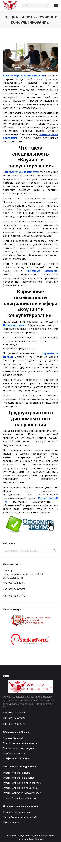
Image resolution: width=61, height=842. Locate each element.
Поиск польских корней (17, 812)
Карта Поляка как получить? (19, 817)
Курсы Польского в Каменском (21, 788)
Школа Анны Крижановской (19, 798)
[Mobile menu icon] (56, 5)
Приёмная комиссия (14, 753)
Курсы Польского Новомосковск (22, 793)
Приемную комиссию (41, 271)
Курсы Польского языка (16, 772)
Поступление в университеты (20, 743)
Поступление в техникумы (18, 748)
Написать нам (11, 822)
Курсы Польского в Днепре (18, 777)
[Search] (48, 5)
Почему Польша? (13, 738)
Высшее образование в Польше (24, 75)
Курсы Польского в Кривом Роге (22, 782)
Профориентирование (16, 758)
